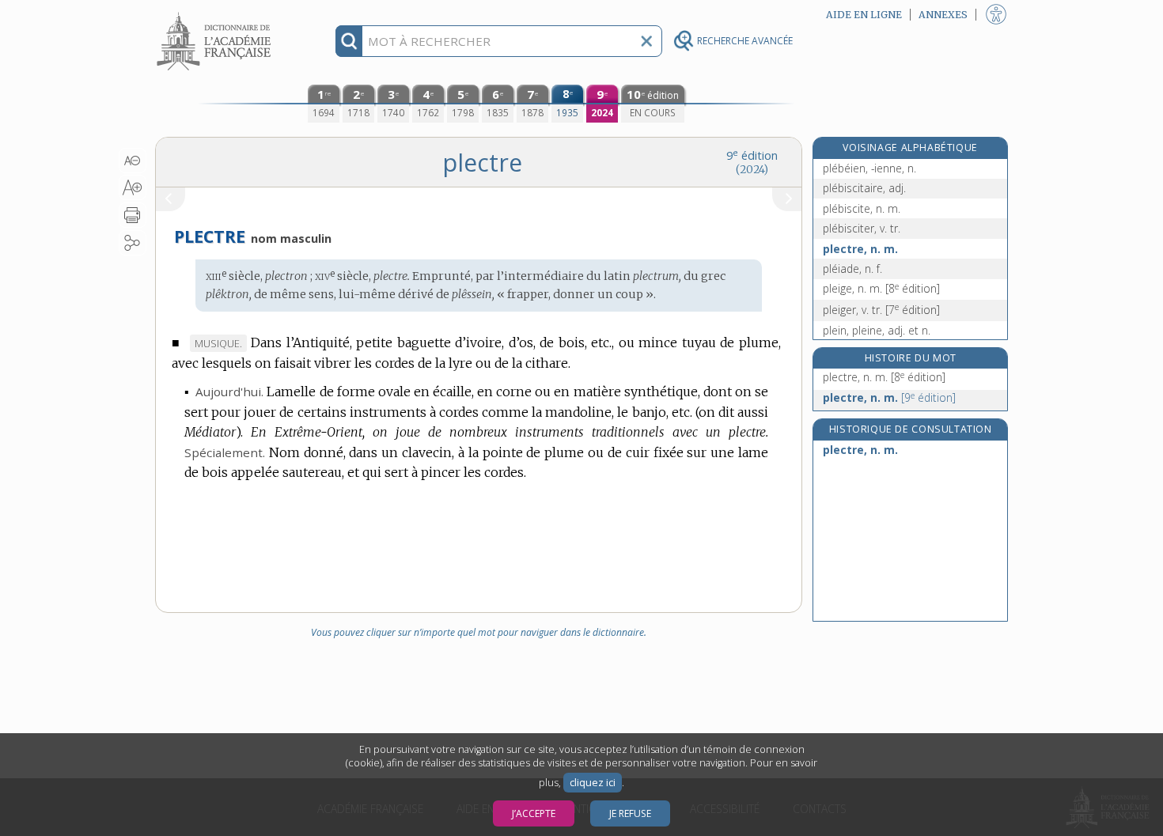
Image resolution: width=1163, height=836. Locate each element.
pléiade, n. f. (852, 268)
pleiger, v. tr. (881, 309)
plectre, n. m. (860, 248)
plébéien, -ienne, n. (869, 168)
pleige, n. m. (881, 288)
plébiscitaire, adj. (864, 187)
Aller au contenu (216, 14)
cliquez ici (593, 782)
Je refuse (630, 813)
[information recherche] (349, 41)
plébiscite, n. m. (861, 208)
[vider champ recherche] (646, 41)
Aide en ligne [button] (864, 15)
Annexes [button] (943, 15)
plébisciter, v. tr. (861, 228)
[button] (132, 160)
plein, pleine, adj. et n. (876, 330)
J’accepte (533, 813)
